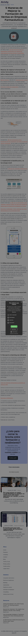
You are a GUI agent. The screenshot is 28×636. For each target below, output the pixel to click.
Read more (14, 312)
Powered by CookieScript (14, 333)
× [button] (21, 302)
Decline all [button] (14, 329)
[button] (8, 315)
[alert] (14, 318)
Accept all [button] (14, 326)
